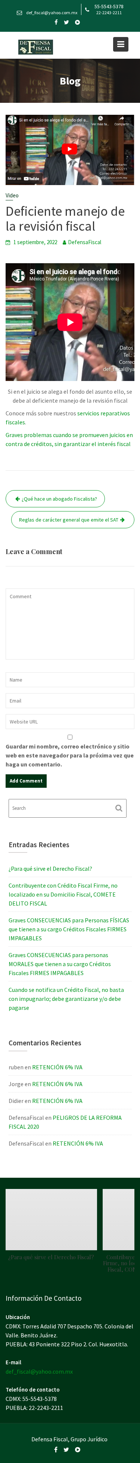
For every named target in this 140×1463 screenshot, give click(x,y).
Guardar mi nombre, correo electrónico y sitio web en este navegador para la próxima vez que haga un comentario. (70, 755)
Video (12, 195)
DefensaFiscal (84, 242)
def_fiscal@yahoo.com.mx (39, 1371)
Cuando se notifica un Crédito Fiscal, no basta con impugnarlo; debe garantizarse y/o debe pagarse (66, 998)
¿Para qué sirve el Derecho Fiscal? (50, 868)
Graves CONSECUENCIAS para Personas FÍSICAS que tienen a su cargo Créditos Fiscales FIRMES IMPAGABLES (69, 929)
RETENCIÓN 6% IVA (57, 1067)
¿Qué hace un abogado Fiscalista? (59, 498)
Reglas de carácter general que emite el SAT (68, 519)
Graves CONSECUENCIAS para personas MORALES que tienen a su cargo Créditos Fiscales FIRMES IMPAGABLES (60, 964)
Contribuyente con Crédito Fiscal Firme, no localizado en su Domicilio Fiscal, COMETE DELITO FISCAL (63, 894)
